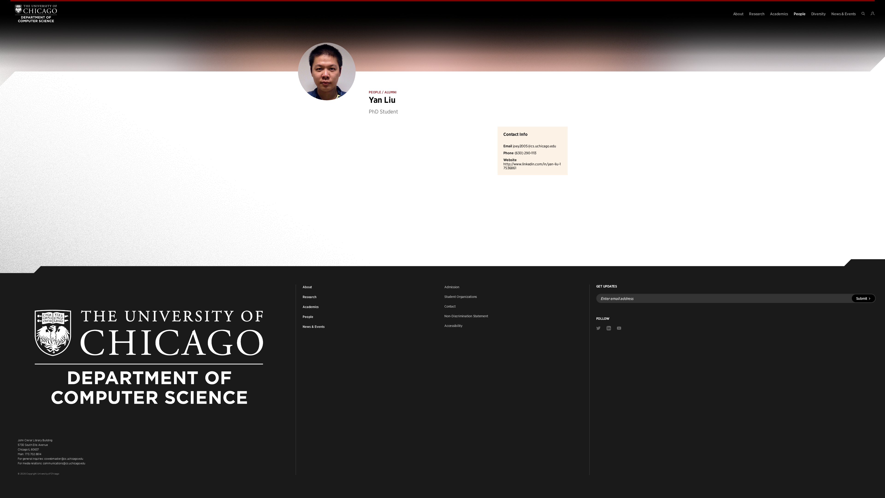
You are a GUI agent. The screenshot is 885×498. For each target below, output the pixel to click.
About (738, 14)
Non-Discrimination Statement (466, 316)
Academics (779, 14)
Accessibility (453, 325)
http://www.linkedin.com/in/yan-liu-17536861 (531, 166)
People (799, 14)
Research (756, 14)
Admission (451, 287)
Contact (449, 306)
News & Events (843, 14)
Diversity (818, 14)
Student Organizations (460, 296)
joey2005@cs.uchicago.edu (534, 146)
